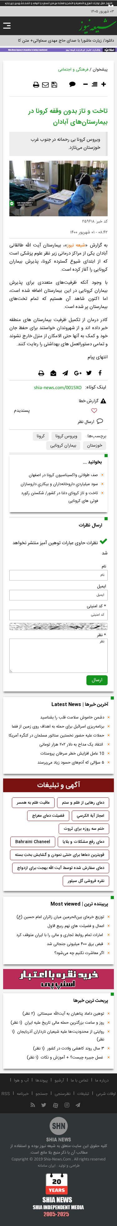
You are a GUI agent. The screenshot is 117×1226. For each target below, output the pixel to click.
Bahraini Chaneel (32, 841)
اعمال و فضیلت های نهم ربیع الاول (75, 926)
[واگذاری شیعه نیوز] (58, 49)
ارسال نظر (86, 422)
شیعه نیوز (76, 245)
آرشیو (59, 1080)
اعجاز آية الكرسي (90, 815)
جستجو (42, 1094)
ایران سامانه (47, 1166)
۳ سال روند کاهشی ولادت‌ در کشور (68, 1048)
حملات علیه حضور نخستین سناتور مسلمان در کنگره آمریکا (56, 735)
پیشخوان (100, 69)
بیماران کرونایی (63, 445)
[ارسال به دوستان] (45, 85)
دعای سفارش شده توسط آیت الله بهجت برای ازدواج (60, 868)
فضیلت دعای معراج (48, 815)
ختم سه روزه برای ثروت (84, 828)
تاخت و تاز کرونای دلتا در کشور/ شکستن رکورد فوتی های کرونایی (59, 497)
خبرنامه (23, 1094)
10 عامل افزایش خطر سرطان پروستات (72, 753)
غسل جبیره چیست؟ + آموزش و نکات (65, 1057)
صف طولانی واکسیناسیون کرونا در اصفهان (63, 475)
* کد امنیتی (96, 606)
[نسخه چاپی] (36, 85)
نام (104, 566)
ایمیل (101, 586)
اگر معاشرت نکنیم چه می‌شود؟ (79, 953)
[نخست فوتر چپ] (58, 1194)
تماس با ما (79, 1080)
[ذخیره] (54, 85)
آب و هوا (21, 1080)
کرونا (41, 436)
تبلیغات (83, 1094)
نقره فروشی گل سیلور (86, 881)
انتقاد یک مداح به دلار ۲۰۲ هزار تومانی (71, 744)
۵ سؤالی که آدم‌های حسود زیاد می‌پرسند (70, 762)
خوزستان (94, 445)
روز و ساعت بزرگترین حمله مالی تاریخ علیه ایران (57, 1022)
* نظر (101, 635)
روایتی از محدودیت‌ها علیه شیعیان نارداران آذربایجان (58, 1035)
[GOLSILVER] (58, 979)
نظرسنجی (63, 1094)
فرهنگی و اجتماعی (73, 69)
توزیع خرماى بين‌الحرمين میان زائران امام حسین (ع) (60, 917)
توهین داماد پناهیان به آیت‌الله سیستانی (63, 1013)
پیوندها (42, 1080)
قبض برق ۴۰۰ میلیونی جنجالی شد (75, 944)
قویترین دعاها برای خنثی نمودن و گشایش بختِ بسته (59, 855)
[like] (58, 411)
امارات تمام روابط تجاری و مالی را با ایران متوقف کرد (60, 935)
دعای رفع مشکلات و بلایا (83, 841)
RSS (6, 1094)
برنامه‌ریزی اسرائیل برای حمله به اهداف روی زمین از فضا (58, 726)
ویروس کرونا (66, 436)
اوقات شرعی (106, 1094)
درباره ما (102, 1080)
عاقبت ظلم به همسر (33, 802)
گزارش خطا (88, 401)
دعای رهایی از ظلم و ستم (83, 802)
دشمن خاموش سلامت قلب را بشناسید (72, 717)
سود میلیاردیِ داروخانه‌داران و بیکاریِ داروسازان (59, 484)
